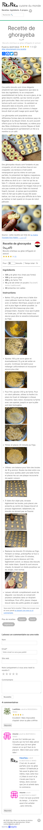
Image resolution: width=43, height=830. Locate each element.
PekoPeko (24, 758)
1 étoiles (3, 674)
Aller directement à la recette (14, 49)
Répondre (7, 725)
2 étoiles (6, 674)
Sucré (32, 619)
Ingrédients (14, 10)
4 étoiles (13, 674)
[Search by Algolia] (9, 827)
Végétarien (8, 624)
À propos (24, 10)
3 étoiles (10, 674)
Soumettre (7, 697)
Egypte (22, 619)
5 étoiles (16, 674)
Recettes (5, 10)
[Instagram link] (30, 11)
